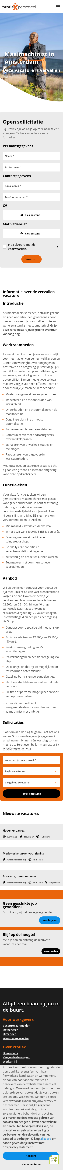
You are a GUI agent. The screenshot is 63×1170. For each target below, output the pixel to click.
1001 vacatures (32, 793)
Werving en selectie (16, 1038)
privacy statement (20, 1147)
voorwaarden (17, 249)
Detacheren (10, 1030)
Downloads (10, 1053)
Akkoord (31, 1155)
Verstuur (32, 259)
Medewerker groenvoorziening (23, 853)
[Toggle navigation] (58, 6)
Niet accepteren (31, 1164)
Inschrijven (50, 920)
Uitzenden (9, 1034)
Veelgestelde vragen (16, 1057)
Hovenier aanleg (13, 830)
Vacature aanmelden (16, 1026)
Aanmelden (51, 951)
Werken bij (10, 1061)
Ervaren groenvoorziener (19, 876)
